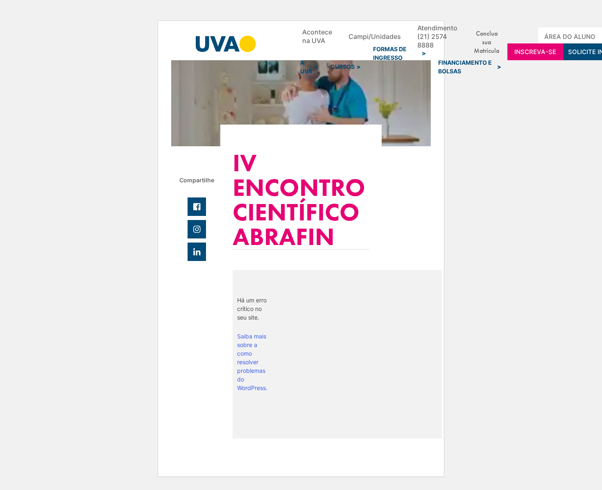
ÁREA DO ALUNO (569, 37)
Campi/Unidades (375, 36)
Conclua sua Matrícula (486, 36)
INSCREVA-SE (535, 52)
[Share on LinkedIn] (197, 252)
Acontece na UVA (317, 36)
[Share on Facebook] (197, 206)
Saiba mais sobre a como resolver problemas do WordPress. (252, 362)
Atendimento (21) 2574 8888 (437, 36)
